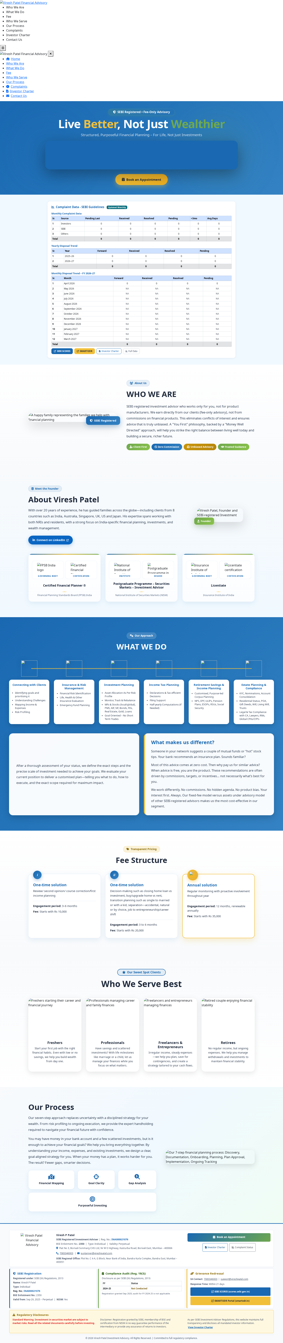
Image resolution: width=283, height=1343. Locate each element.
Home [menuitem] (15, 59)
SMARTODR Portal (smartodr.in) (232, 1301)
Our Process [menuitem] (15, 26)
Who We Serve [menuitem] (16, 21)
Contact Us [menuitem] (14, 40)
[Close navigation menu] (50, 54)
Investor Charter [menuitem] (18, 35)
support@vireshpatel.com (234, 1279)
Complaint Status (244, 1247)
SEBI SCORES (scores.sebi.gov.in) (232, 1292)
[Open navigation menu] (3, 48)
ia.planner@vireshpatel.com (96, 1253)
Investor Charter (216, 1247)
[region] (141, 228)
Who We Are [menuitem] (15, 7)
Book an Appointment (243, 1237)
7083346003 (66, 1253)
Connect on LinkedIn (51, 540)
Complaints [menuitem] (14, 30)
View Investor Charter (200, 1327)
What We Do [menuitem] (15, 12)
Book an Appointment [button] (147, 180)
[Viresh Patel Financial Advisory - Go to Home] (23, 2)
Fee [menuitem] (8, 16)
